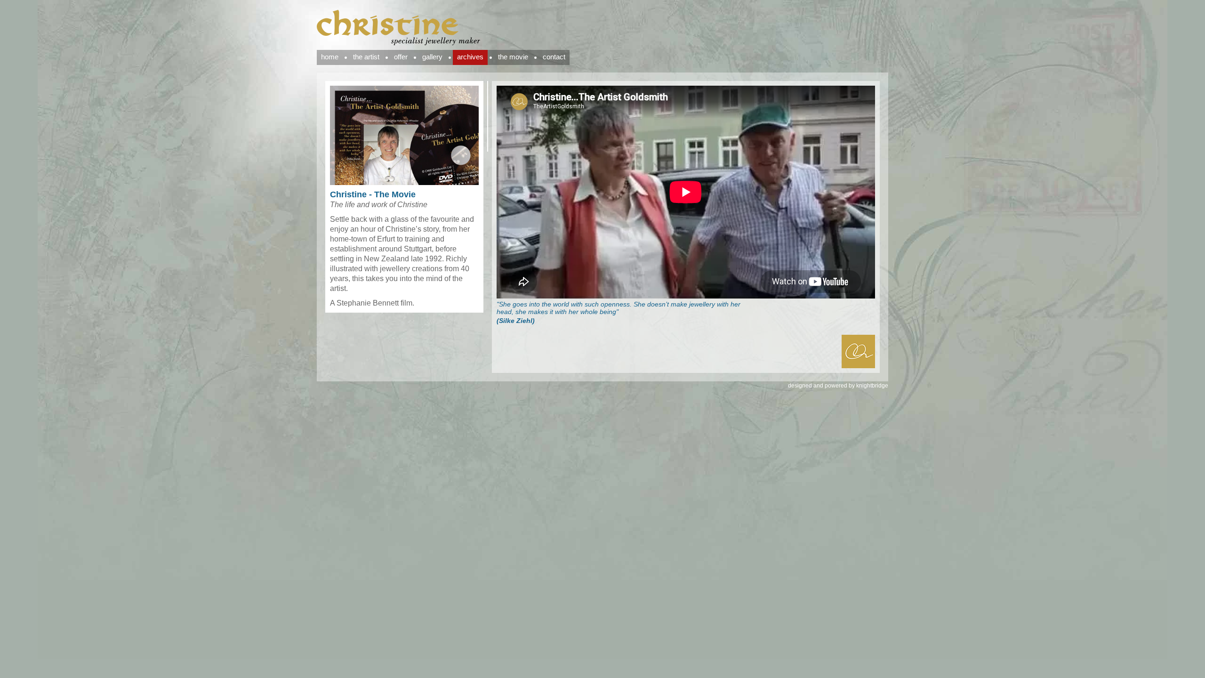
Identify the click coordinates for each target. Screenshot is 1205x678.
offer (401, 57)
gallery (432, 57)
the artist (366, 57)
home (329, 57)
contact (554, 57)
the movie (513, 57)
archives (470, 57)
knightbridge (872, 385)
